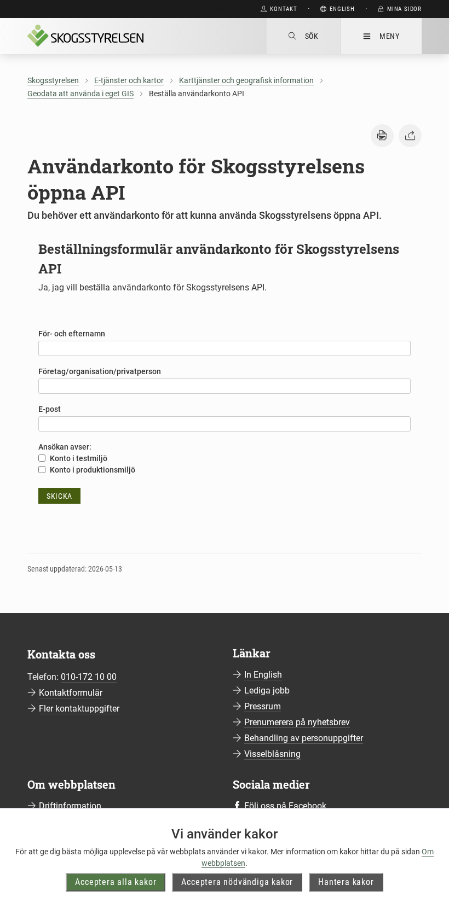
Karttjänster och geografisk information (246, 80)
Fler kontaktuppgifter (79, 708)
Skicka (59, 496)
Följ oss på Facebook (285, 806)
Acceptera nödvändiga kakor (237, 882)
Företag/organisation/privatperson (99, 371)
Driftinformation (70, 806)
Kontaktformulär (70, 692)
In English (263, 674)
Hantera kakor (345, 882)
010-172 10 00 (89, 677)
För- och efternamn (71, 333)
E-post (49, 409)
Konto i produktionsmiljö (91, 469)
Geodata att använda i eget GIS (80, 93)
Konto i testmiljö (77, 458)
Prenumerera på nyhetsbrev (297, 722)
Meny (389, 36)
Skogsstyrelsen (53, 80)
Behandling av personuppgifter (303, 738)
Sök (312, 36)
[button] (382, 135)
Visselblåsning (272, 754)
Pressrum (262, 706)
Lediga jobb (267, 690)
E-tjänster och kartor (129, 80)
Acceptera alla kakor (115, 882)
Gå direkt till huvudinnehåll (195, 9)
